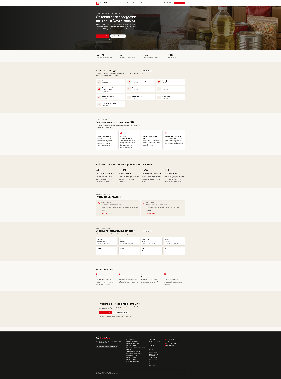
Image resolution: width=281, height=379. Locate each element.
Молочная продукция (131, 355)
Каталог (122, 3)
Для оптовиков (153, 361)
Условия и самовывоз (154, 341)
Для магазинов (153, 359)
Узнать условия (104, 213)
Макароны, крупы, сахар (132, 343)
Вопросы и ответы (154, 357)
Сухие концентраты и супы (133, 351)
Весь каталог (146, 70)
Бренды (129, 3)
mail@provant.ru (170, 345)
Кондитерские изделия (132, 341)
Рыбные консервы (131, 359)
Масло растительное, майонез (134, 353)
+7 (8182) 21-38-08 (168, 3)
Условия (143, 3)
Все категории (130, 339)
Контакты (149, 3)
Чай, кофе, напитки (131, 345)
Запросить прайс (179, 3)
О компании (136, 3)
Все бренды (147, 231)
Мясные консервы (131, 357)
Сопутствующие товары (132, 361)
